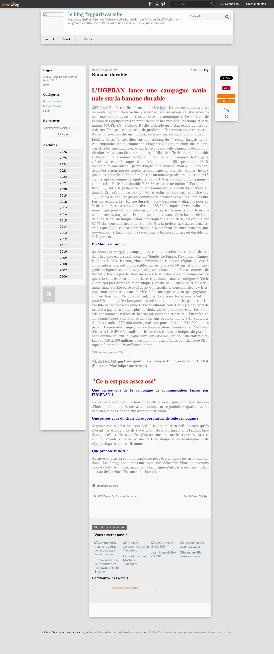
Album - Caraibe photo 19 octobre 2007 (60, 78)
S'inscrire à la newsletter (109, 527)
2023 (63, 170)
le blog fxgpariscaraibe (95, 14)
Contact (89, 39)
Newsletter (69, 39)
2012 (63, 239)
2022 (63, 176)
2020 (63, 189)
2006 (63, 276)
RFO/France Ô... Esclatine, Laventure (117, 496)
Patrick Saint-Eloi (193, 496)
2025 (63, 158)
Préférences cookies (217, 632)
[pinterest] (163, 4)
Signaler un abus (132, 632)
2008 (63, 264)
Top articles (96, 632)
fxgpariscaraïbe (52, 106)
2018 (63, 201)
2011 (63, 245)
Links (46, 84)
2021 (63, 183)
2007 (63, 270)
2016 (63, 214)
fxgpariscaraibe (52, 101)
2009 (63, 257)
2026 (63, 152)
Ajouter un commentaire (125, 587)
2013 (63, 233)
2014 (63, 226)
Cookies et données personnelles (179, 632)
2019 (63, 195)
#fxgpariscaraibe (107, 485)
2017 (63, 208)
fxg (59, 632)
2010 (63, 251)
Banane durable (109, 75)
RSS (49, 299)
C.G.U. (150, 632)
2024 (63, 164)
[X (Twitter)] (156, 4)
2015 (63, 220)
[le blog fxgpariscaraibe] (53, 22)
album (46, 110)
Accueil (49, 39)
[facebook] (149, 4)
